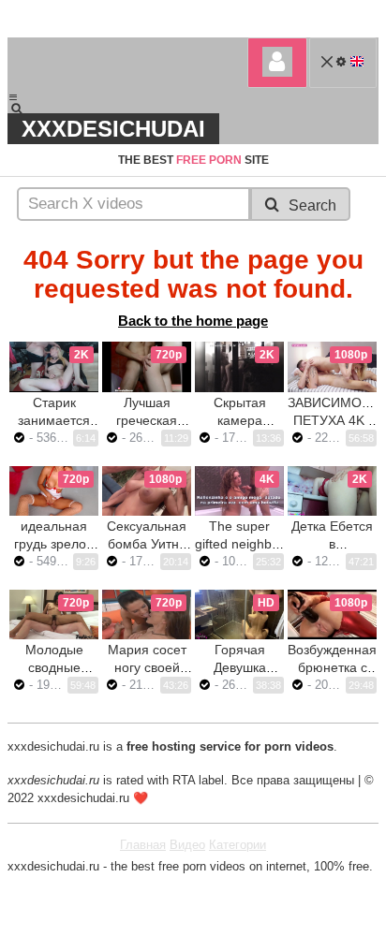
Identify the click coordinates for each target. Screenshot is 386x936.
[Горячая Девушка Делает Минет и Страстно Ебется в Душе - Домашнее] (239, 614)
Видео (187, 845)
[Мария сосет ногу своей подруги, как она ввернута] (146, 614)
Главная (143, 845)
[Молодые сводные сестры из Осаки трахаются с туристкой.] (53, 614)
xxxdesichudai (113, 128)
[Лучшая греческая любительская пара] (146, 366)
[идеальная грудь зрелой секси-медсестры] (53, 491)
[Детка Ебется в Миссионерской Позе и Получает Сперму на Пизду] (332, 491)
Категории (237, 845)
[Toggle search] (25, 108)
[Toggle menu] (13, 97)
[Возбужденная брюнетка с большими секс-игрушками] (332, 614)
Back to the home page (193, 321)
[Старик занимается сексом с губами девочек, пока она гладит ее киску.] (53, 366)
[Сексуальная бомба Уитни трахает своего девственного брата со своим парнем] (146, 491)
